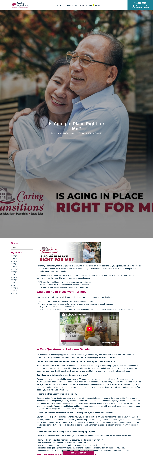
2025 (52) (14, 258)
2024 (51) (14, 261)
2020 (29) (14, 272)
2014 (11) (14, 288)
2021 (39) (14, 269)
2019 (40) (14, 274)
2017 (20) (14, 280)
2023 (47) (14, 264)
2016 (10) (14, 282)
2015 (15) (14, 285)
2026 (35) (14, 256)
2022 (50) (14, 266)
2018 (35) (14, 277)
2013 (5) (14, 290)
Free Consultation (78, 453)
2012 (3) (14, 293)
